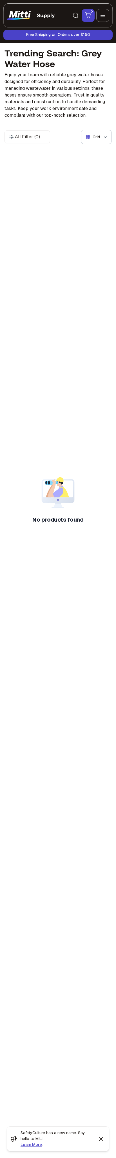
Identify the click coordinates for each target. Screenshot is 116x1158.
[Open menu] (102, 15)
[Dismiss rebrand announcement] (101, 1138)
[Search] (76, 15)
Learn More (31, 1144)
